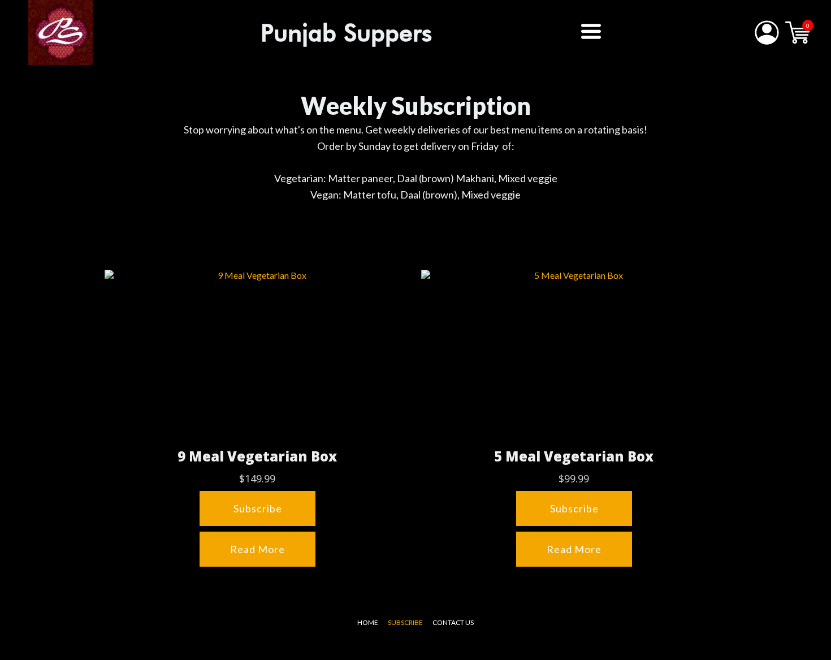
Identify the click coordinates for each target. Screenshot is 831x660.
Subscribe (405, 622)
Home (367, 622)
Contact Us (453, 622)
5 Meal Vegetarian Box (573, 456)
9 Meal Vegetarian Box (257, 456)
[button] (591, 31)
